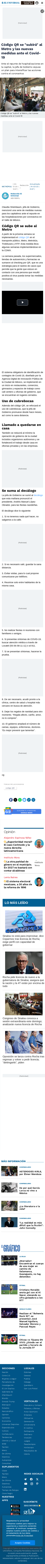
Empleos (28, 1415)
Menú (4, 1450)
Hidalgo (27, 1382)
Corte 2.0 (6, 1375)
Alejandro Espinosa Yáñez (17, 837)
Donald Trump (8, 1402)
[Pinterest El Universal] (37, 1484)
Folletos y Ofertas (32, 1408)
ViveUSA (28, 1438)
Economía (6, 1421)
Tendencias (7, 1437)
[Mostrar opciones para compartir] (42, 11)
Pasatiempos (30, 1444)
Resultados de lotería (30, 1452)
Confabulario (7, 1434)
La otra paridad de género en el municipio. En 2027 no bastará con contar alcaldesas (18, 866)
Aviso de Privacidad (24, 1535)
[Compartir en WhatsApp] (20, 800)
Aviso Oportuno (31, 1412)
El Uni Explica (8, 1388)
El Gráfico (28, 1428)
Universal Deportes (10, 1424)
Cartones (6, 1418)
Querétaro (28, 1385)
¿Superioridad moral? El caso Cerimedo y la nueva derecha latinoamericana (18, 846)
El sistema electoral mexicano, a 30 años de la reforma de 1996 (18, 884)
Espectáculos (8, 1428)
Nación (5, 1372)
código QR (10, 788)
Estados (5, 1408)
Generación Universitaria (29, 1423)
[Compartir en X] (15, 800)
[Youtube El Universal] (26, 1484)
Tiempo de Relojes (10, 1490)
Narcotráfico (7, 1411)
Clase (4, 1471)
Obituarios (28, 1418)
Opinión (9, 832)
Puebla (27, 1379)
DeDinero (28, 1434)
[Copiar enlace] (29, 800)
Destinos (6, 1457)
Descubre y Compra (33, 1405)
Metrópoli (7, 187)
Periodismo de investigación (8, 1383)
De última (6, 1454)
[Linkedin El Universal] (25, 1489)
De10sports (29, 1431)
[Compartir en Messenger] (24, 800)
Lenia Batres (11, 877)
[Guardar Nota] (33, 800)
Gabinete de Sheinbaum (7, 1393)
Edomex (27, 1372)
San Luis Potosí (31, 1388)
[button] (27, 3)
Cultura (5, 1431)
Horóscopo (29, 1447)
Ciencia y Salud (9, 1441)
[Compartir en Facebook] (11, 800)
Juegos (27, 1441)
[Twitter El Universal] (37, 1479)
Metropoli (6, 1405)
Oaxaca (27, 1375)
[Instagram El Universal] (31, 1484)
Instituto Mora (12, 857)
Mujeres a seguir (9, 1379)
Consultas (6, 1463)
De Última (6, 1480)
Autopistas (7, 1460)
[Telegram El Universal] (25, 1479)
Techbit (5, 1447)
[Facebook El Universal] (31, 1479)
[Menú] (42, 3)
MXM (4, 1444)
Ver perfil (15, 198)
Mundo (5, 1398)
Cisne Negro (7, 1493)
